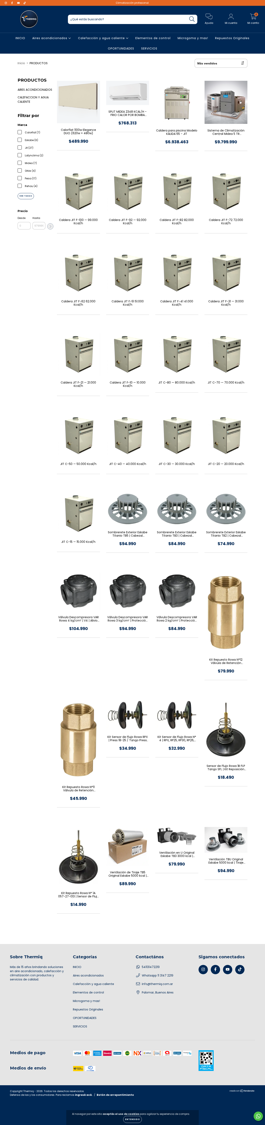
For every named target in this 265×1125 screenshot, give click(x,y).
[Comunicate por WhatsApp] (258, 1116)
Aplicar (50, 226)
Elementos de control (153, 38)
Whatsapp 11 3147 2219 (157, 975)
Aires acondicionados (50, 38)
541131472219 (151, 967)
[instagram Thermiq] (6, 3)
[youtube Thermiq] (19, 3)
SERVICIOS (149, 48)
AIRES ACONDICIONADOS (35, 90)
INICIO (20, 38)
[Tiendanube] (242, 1091)
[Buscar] (192, 19)
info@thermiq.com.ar (157, 984)
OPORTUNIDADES (121, 48)
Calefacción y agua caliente (102, 38)
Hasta (36, 218)
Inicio (21, 63)
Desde (21, 218)
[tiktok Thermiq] (24, 3)
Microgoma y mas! (193, 38)
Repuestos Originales (232, 38)
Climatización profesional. (132, 3)
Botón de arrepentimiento (115, 1095)
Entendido (132, 1119)
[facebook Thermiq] (12, 3)
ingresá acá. (84, 1095)
